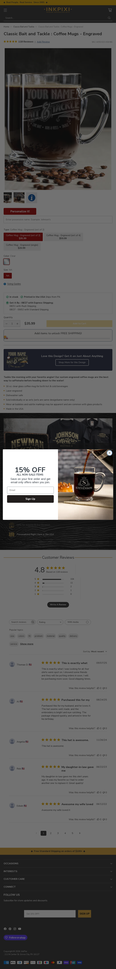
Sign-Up (30, 499)
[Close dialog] (109, 452)
